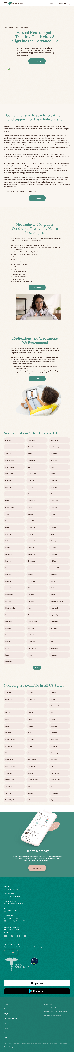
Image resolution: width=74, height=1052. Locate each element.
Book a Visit (62, 3)
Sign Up (11, 952)
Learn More (37, 198)
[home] (16, 3)
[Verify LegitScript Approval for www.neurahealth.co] (34, 961)
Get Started (37, 868)
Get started (37, 61)
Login (51, 3)
